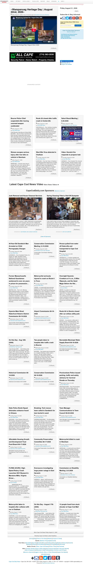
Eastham (59, 543)
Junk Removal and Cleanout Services (69, 34)
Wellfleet (56, 544)
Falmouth (65, 543)
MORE (62, 1)
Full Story (53, 48)
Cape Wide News (16, 130)
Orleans (34, 544)
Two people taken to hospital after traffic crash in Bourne (44, 342)
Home (31, 538)
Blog (35, 538)
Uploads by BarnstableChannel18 (17, 320)
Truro (52, 544)
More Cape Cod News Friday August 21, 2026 (45, 532)
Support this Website (62, 552)
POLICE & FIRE (35, 1)
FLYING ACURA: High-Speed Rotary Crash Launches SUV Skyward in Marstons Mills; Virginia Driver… (19, 473)
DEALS (48, 1)
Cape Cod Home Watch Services (68, 35)
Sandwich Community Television (42, 14)
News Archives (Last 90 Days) (58, 550)
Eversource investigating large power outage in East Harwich (44, 470)
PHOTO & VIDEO (26, 1)
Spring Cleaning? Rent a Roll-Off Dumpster (63, 195)
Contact (47, 554)
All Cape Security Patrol (66, 38)
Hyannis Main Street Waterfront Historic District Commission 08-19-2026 (19, 313)
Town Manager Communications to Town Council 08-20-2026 (68, 410)
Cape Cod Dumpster (65, 36)
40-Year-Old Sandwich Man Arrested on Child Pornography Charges (19, 246)
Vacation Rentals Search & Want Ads (35, 548)
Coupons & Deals (57, 538)
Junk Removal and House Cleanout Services (25, 195)
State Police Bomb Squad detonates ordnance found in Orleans (19, 410)
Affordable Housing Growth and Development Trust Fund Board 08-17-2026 (19, 441)
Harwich (70, 543)
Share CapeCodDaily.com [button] (67, 61)
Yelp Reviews (60, 546)
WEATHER (42, 1)
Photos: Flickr (52, 546)
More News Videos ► (51, 184)
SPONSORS (53, 1)
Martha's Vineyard (44, 540)
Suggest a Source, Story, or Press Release (45, 552)
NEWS (12, 1)
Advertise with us (65, 63)
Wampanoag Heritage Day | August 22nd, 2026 (32, 11)
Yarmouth (62, 544)
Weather (49, 538)
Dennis (54, 543)
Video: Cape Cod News (42, 546)
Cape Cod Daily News (14, 561)
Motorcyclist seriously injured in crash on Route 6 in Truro (44, 278)
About (43, 554)
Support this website (66, 64)
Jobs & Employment (30, 550)
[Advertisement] (33, 74)
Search (76, 11)
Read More (38, 229)
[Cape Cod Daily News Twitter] (58, 1)
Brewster (39, 543)
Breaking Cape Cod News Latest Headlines (45, 536)
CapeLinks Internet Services (48, 563)
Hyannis (34, 543)
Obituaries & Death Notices (43, 550)
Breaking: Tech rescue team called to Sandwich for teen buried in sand (44, 410)
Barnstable (28, 543)
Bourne (44, 543)
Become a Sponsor (28, 552)
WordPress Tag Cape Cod (16, 346)
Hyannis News (64, 287)
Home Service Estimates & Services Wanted (57, 548)
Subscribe (78, 25)
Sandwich (47, 544)
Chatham (49, 543)
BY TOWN (18, 1)
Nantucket (52, 540)
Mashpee (29, 544)
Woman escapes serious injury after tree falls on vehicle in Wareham (20, 154)
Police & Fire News (41, 538)
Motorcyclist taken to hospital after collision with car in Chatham (19, 506)
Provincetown (40, 544)
